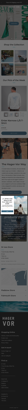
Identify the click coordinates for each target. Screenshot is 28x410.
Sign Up (7, 211)
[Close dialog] (26, 196)
